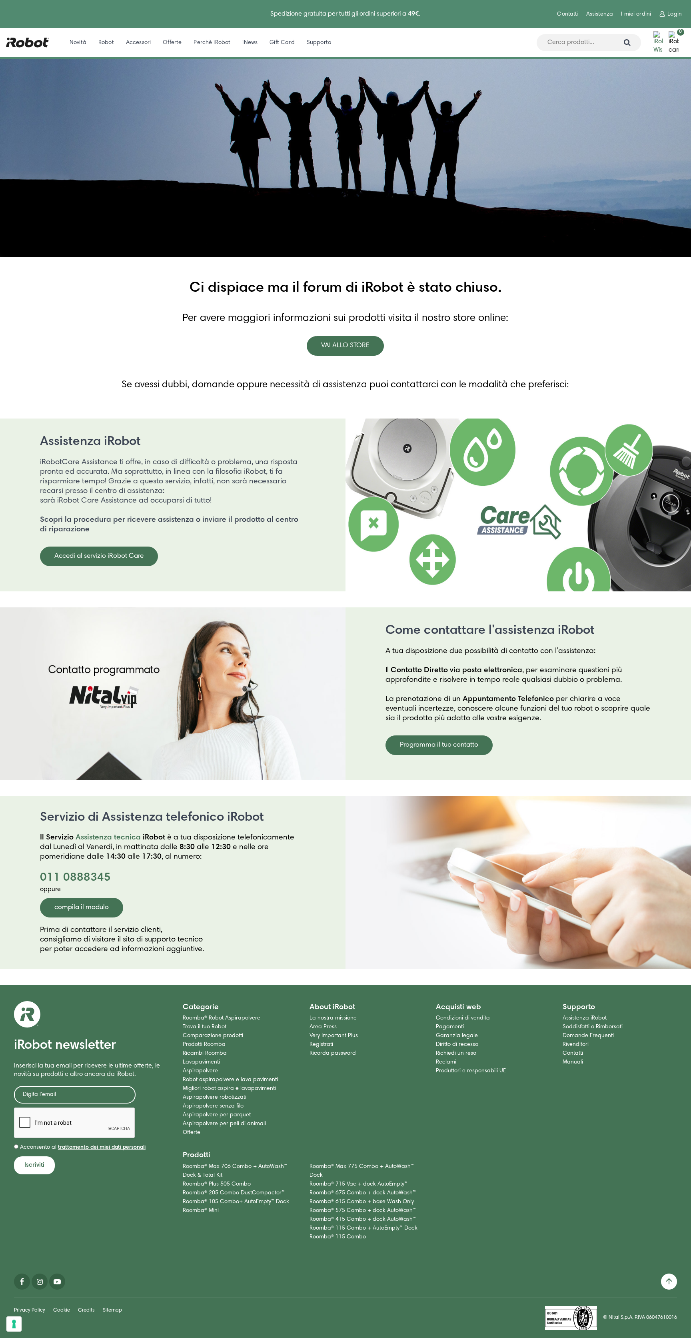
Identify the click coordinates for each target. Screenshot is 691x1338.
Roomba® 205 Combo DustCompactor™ (234, 1193)
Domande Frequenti (588, 1036)
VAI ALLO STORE (345, 346)
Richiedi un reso (456, 1053)
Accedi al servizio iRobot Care (99, 556)
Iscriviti (34, 1165)
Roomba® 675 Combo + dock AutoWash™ (363, 1193)
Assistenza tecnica (108, 837)
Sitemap (112, 1310)
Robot (106, 43)
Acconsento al (82, 1147)
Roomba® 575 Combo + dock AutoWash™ (363, 1211)
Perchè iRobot (212, 43)
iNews (250, 43)
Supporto (319, 43)
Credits (86, 1310)
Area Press (323, 1027)
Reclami (446, 1062)
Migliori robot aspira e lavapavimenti (229, 1089)
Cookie (61, 1310)
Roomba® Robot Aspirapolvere (221, 1018)
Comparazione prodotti (213, 1036)
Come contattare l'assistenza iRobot (490, 631)
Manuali (573, 1062)
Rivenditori (576, 1045)
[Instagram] (40, 1281)
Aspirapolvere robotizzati (214, 1097)
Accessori (138, 43)
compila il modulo (81, 907)
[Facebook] (22, 1281)
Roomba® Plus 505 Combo (217, 1184)
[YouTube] (57, 1281)
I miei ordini (636, 14)
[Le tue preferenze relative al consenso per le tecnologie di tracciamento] (14, 1324)
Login (674, 14)
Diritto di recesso (457, 1045)
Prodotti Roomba (204, 1045)
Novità (78, 43)
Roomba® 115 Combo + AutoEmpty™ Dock (363, 1228)
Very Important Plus (334, 1036)
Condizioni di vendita (463, 1018)
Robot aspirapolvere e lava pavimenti (230, 1080)
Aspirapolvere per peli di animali (224, 1124)
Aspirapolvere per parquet (217, 1115)
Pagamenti (450, 1027)
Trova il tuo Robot (204, 1027)
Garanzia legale (457, 1036)
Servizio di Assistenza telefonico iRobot (152, 817)
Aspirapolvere (200, 1071)
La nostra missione (333, 1018)
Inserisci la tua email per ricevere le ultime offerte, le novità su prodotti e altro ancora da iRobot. (87, 1070)
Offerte (172, 43)
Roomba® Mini (201, 1211)
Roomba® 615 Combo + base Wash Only (362, 1202)
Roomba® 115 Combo (338, 1237)
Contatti (567, 14)
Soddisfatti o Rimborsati (593, 1027)
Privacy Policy (29, 1310)
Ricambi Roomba (205, 1053)
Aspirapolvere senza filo (213, 1106)
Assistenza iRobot (90, 442)
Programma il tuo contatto (439, 745)
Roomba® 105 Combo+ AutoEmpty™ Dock (236, 1202)
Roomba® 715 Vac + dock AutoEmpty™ (358, 1184)
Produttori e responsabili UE (471, 1071)
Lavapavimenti (201, 1062)
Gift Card (282, 43)
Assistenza (599, 14)
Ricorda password (333, 1053)
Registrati (321, 1045)
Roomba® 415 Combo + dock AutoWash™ (363, 1219)
